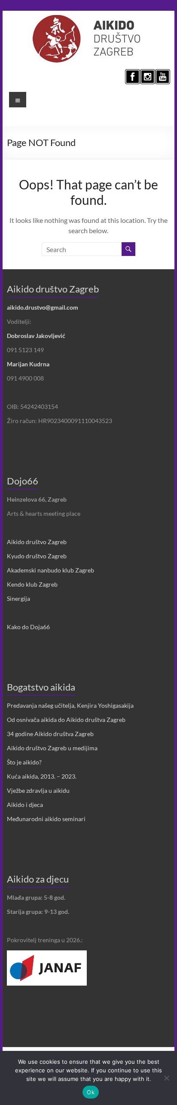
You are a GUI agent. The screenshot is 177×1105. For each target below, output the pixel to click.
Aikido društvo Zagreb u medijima (52, 748)
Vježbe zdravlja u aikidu (38, 790)
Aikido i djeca (25, 804)
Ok (91, 1092)
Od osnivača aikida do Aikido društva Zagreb (66, 719)
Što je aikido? (24, 762)
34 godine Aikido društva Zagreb (50, 733)
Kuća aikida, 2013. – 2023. (41, 776)
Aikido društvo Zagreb (37, 541)
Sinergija (18, 598)
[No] (166, 1078)
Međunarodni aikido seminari (46, 818)
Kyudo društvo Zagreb (37, 556)
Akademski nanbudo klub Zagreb (50, 570)
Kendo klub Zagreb (32, 584)
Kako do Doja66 (28, 626)
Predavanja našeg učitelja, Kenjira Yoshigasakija (70, 705)
